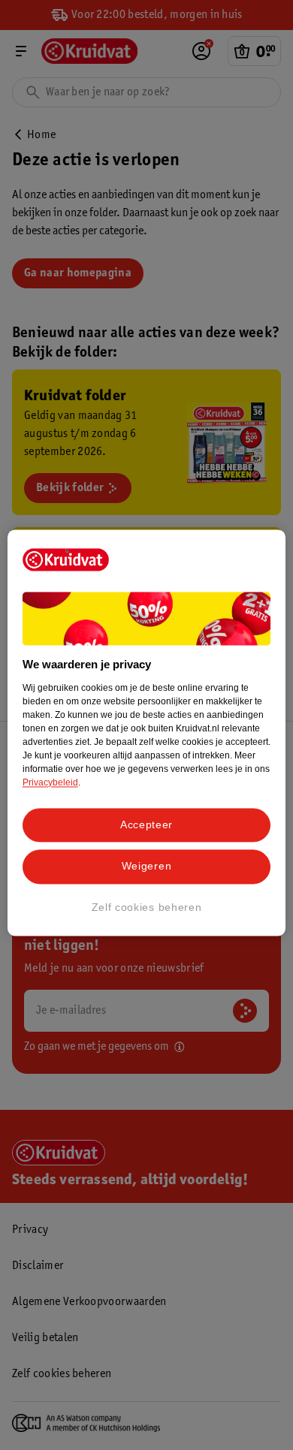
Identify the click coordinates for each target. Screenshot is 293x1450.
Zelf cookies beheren (147, 907)
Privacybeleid (50, 782)
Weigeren (147, 867)
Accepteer (146, 824)
